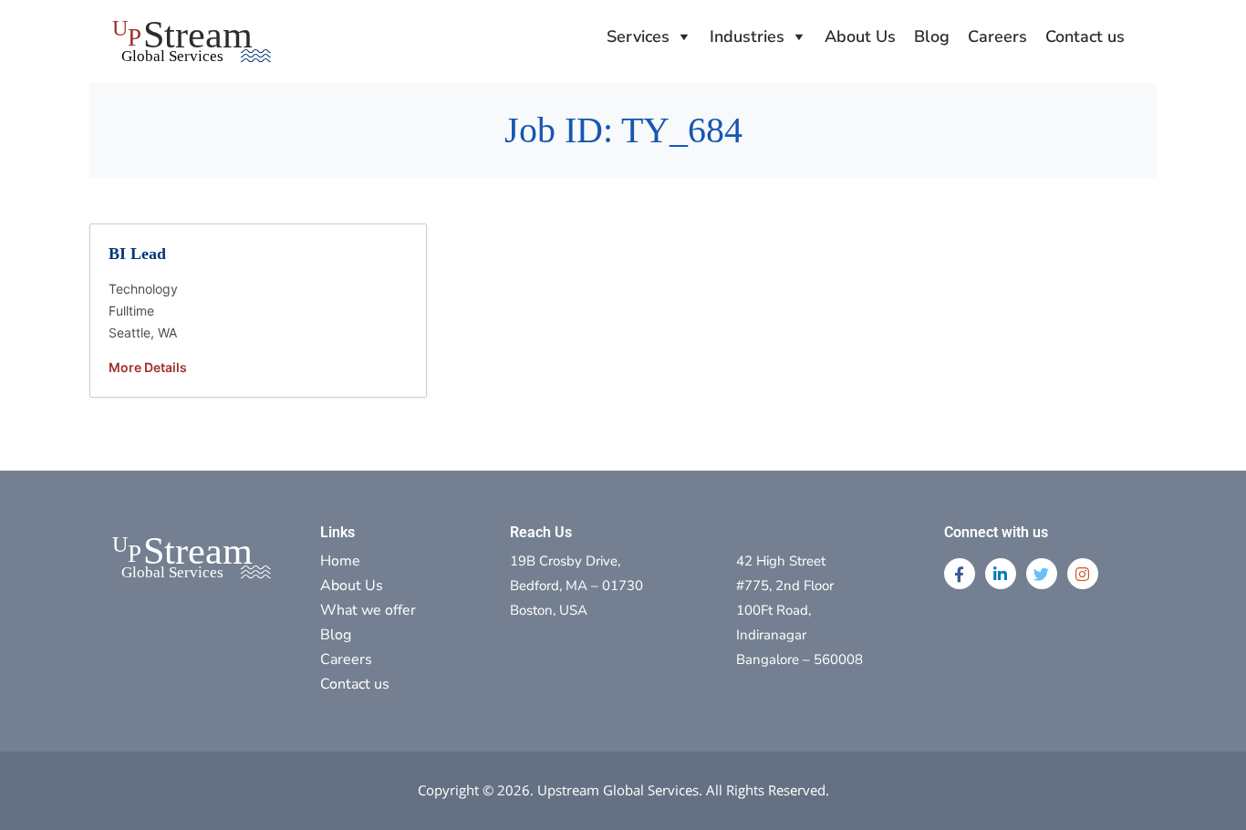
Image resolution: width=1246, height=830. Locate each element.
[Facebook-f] (959, 573)
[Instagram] (1082, 573)
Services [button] (638, 36)
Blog (932, 36)
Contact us (1085, 36)
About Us (860, 36)
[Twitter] (1041, 573)
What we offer (368, 610)
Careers (997, 36)
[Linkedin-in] (1000, 573)
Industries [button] (747, 36)
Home (340, 561)
